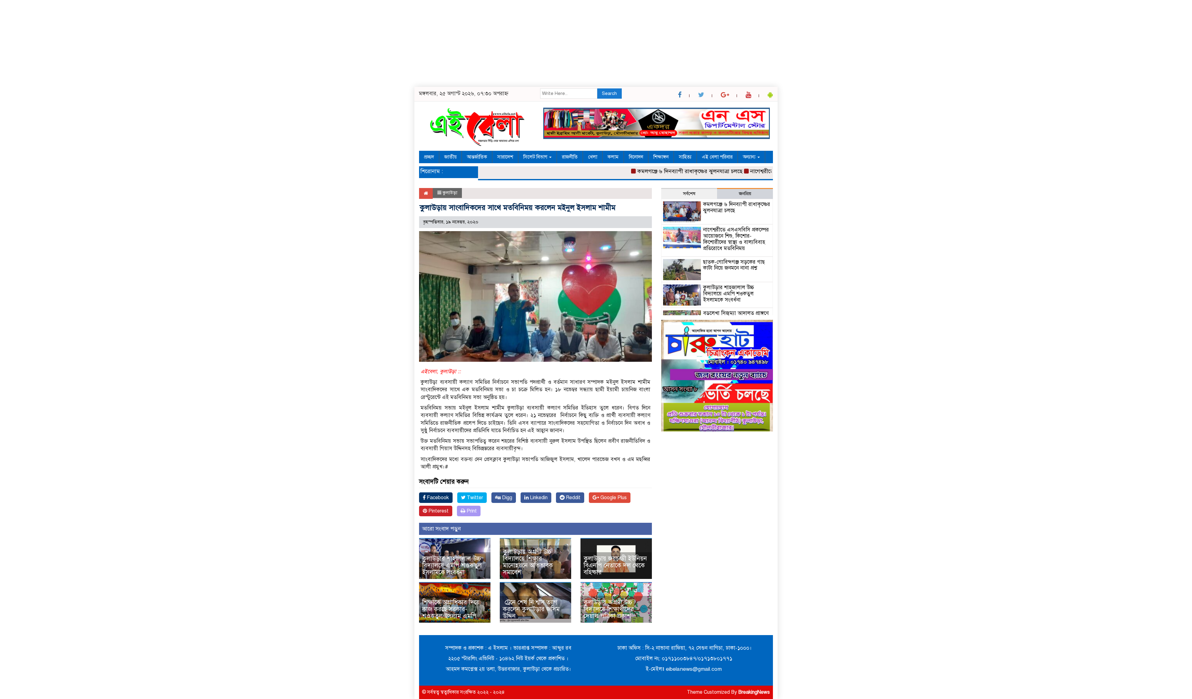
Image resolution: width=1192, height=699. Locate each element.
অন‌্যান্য (750, 157)
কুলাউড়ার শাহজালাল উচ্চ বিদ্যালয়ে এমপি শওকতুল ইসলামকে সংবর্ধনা (452, 565)
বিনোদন (636, 157)
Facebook (437, 498)
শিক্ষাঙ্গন (661, 157)
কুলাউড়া (450, 192)
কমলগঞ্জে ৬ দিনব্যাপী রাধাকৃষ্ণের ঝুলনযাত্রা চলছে (668, 171)
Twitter (474, 498)
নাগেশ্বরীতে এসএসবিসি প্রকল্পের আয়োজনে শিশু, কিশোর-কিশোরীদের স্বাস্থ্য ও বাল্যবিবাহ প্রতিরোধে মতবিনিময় (736, 238)
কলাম (613, 157)
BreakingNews (754, 692)
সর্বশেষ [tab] (689, 193)
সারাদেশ (505, 157)
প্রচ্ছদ (429, 157)
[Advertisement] (186, 43)
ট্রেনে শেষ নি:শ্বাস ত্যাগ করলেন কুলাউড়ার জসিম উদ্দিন (531, 609)
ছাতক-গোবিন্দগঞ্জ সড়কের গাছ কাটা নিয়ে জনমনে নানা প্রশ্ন (734, 265)
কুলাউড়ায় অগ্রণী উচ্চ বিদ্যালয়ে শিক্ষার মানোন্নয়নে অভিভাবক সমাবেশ (528, 562)
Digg (506, 498)
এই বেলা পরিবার (717, 157)
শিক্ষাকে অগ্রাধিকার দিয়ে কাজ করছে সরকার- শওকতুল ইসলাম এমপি (451, 609)
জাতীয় (450, 157)
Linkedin (538, 498)
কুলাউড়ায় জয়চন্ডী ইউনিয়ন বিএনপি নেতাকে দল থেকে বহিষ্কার (615, 565)
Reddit (572, 498)
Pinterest (438, 511)
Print (471, 511)
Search (609, 93)
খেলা (592, 157)
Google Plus (613, 498)
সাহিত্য (685, 157)
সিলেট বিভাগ (536, 157)
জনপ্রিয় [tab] (745, 193)
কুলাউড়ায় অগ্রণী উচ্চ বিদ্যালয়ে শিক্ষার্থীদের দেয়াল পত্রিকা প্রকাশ (609, 609)
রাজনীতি (570, 157)
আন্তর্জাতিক (477, 157)
